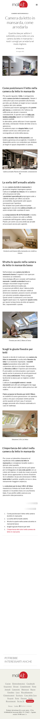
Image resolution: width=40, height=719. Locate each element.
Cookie (16, 706)
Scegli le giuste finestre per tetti (18, 527)
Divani (15, 686)
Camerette (16, 689)
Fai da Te (20, 701)
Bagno (32, 689)
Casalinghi (31, 683)
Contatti (30, 701)
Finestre (24, 698)
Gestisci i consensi (26, 706)
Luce (18, 692)
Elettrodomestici (18, 683)
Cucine (8, 683)
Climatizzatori (8, 695)
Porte (17, 698)
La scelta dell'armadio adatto (17, 519)
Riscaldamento (27, 692)
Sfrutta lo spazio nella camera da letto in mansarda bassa (21, 522)
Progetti (10, 698)
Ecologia (19, 695)
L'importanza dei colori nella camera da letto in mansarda (21, 530)
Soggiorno (8, 686)
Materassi (25, 689)
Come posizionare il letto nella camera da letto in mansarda (21, 515)
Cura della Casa (30, 695)
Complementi (25, 686)
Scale (30, 698)
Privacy (10, 706)
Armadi (7, 689)
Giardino (10, 692)
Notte (34, 686)
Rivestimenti (11, 701)
